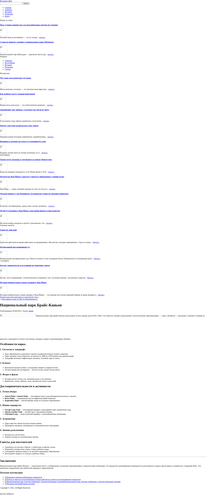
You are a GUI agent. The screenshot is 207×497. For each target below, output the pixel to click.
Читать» (96, 242)
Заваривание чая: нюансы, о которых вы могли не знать (24, 110)
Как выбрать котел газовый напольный (17, 94)
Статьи (8, 69)
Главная (8, 8)
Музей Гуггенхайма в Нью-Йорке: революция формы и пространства (30, 211)
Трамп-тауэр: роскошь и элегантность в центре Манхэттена (26, 160)
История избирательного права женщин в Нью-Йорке (23, 283)
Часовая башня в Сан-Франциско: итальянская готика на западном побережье (34, 194)
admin (31, 311)
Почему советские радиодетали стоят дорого (19, 126)
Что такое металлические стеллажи (15, 78)
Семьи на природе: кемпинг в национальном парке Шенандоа (27, 42)
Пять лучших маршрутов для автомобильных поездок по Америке (29, 25)
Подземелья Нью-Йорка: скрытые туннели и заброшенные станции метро (32, 177)
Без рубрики (10, 63)
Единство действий (8, 230)
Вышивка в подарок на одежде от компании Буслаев (23, 141)
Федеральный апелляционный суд (15, 247)
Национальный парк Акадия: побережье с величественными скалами (92, 482)
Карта (7, 16)
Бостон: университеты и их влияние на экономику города (25, 265)
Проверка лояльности (33, 477)
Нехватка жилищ (28, 484)
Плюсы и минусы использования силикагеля (62, 479)
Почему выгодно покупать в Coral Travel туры (19, 297)
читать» (42, 37)
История (8, 12)
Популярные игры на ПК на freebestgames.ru (19, 299)
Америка (8, 10)
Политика (9, 14)
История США (6, 1)
